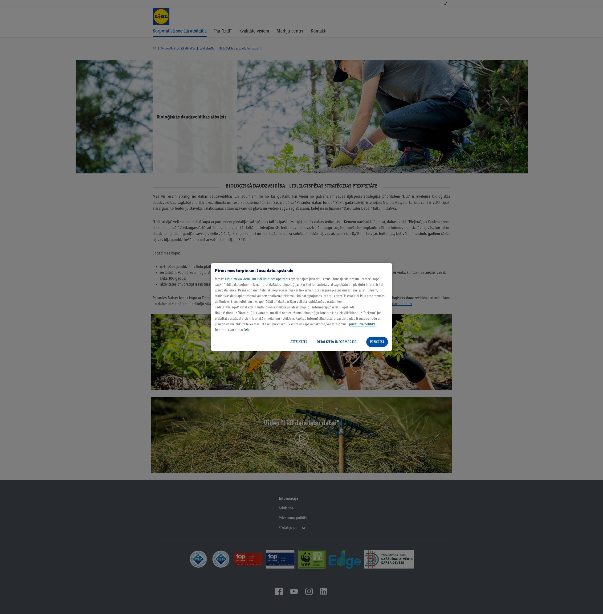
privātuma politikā (362, 324)
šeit (246, 329)
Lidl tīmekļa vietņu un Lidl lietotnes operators (257, 279)
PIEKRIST (377, 342)
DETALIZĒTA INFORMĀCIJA (337, 342)
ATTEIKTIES (298, 342)
